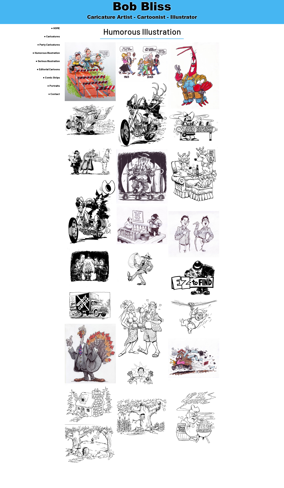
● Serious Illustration (48, 61)
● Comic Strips (51, 77)
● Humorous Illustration (46, 52)
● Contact (54, 93)
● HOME (55, 28)
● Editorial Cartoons (48, 69)
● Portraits (53, 85)
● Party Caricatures (48, 44)
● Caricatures (52, 36)
